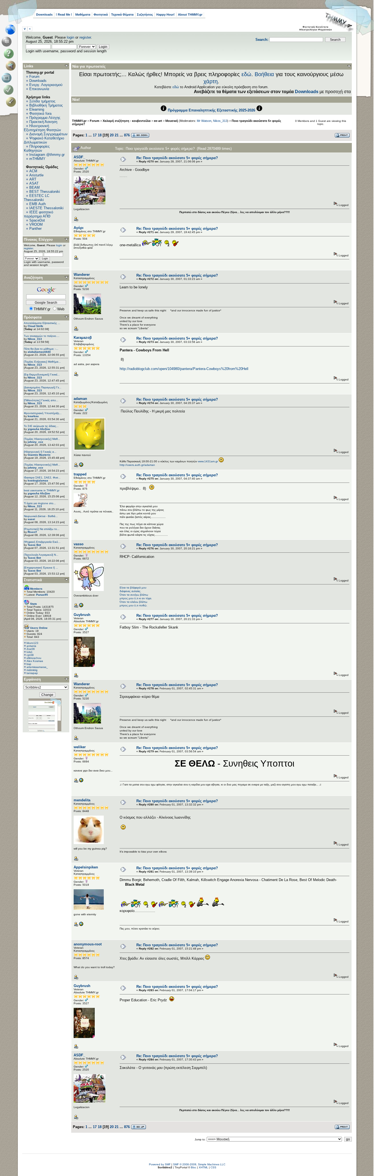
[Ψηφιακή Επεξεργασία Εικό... (42, 541)
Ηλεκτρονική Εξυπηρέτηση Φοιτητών (42, 128)
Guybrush (82, 615)
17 (95, 135)
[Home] (12, 29)
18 (100, 135)
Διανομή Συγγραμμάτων (48, 134)
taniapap (32, 673)
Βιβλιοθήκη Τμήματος (46, 105)
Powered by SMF (160, 1164)
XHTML (203, 1167)
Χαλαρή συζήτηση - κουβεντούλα (127, 120)
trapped (80, 474)
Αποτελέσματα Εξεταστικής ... (42, 323)
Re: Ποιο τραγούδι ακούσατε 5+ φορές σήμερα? (177, 158)
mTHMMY (37, 159)
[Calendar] (8, 78)
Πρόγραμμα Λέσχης (44, 118)
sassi (31, 519)
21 (117, 135)
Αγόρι (79, 228)
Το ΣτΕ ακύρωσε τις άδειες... (41, 426)
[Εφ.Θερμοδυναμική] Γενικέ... (42, 374)
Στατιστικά (33, 580)
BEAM (34, 187)
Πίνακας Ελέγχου (38, 239)
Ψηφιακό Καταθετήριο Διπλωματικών (44, 140)
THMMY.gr (79, 120)
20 (112, 135)
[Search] (12, 65)
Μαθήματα (82, 14)
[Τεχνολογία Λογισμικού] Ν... (41, 554)
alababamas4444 (39, 351)
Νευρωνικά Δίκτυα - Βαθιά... (41, 516)
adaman (80, 399)
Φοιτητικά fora (40, 113)
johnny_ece (35, 441)
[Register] (12, 102)
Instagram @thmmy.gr (47, 155)
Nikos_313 (35, 338)
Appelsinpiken (86, 867)
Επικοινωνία (39, 89)
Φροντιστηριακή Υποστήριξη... (43, 413)
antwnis (31, 645)
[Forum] (8, 41)
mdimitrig (32, 670)
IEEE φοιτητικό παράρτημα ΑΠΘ (38, 214)
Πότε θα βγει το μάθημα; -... (41, 348)
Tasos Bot (34, 544)
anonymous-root (88, 944)
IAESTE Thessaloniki (46, 208)
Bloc (193, 1167)
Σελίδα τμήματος (42, 101)
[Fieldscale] (81, 606)
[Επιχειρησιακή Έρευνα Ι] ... (41, 567)
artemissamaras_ (37, 667)
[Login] (10, 90)
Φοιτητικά (101, 14)
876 (127, 135)
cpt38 (30, 654)
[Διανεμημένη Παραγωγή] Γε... (42, 387)
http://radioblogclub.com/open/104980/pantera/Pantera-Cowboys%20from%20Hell (184, 369)
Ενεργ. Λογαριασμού (45, 85)
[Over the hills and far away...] (81, 925)
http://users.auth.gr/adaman (137, 464)
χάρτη (210, 81)
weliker (80, 747)
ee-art (158, 120)
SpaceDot (37, 220)
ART (32, 179)
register (85, 37)
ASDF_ (79, 157)
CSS (213, 1167)
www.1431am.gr (208, 461)
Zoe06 (31, 648)
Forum (34, 76)
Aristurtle (36, 175)
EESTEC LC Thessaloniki (36, 198)
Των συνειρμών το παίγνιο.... (41, 335)
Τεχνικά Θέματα (122, 14)
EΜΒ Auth (37, 204)
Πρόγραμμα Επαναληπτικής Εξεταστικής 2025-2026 (211, 110)
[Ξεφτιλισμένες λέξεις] (81, 465)
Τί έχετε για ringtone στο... (40, 503)
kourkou (33, 416)
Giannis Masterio (39, 454)
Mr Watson (204, 120)
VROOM (36, 224)
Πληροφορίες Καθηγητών (37, 148)
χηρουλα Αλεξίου (39, 429)
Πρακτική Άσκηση (43, 122)
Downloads (44, 14)
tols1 (30, 651)
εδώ (246, 74)
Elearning (36, 109)
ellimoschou (34, 657)
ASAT (34, 183)
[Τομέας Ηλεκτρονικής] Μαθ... (42, 438)
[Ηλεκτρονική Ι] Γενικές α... (40, 451)
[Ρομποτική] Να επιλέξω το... (41, 528)
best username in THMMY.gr (41, 490)
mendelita (82, 800)
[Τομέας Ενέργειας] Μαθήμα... (42, 361)
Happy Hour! (165, 14)
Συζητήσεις (145, 14)
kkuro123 (32, 642)
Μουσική (171, 120)
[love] (81, 781)
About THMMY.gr (190, 14)
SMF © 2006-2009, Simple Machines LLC (199, 1164)
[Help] (10, 53)
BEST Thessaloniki (44, 192)
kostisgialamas (38, 480)
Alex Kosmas (35, 660)
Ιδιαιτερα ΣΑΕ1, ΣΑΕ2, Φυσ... (42, 477)
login (70, 37)
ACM (33, 171)
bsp (29, 664)
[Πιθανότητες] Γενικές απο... (41, 400)
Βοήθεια (264, 74)
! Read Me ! (64, 14)
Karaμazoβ (83, 337)
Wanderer (82, 275)
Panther (35, 228)
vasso (79, 544)
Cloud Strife (35, 326)
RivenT (32, 531)
